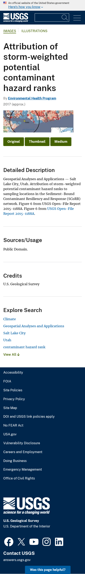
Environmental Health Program (32, 98)
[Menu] (77, 18)
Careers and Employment (22, 452)
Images (9, 31)
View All (10, 355)
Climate (9, 319)
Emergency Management (22, 469)
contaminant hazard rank (24, 347)
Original (13, 142)
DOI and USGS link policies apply (29, 417)
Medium (60, 142)
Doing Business (15, 461)
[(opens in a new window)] (8, 541)
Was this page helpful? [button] (48, 570)
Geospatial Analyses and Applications (33, 326)
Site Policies (12, 390)
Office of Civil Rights (19, 478)
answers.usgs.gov (17, 560)
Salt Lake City (14, 333)
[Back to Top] (70, 559)
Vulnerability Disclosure (21, 443)
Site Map (10, 408)
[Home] (15, 21)
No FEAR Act (13, 425)
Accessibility (13, 372)
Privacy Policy (14, 399)
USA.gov (10, 434)
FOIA (7, 381)
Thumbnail (37, 142)
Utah (7, 340)
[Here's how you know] (42, 5)
